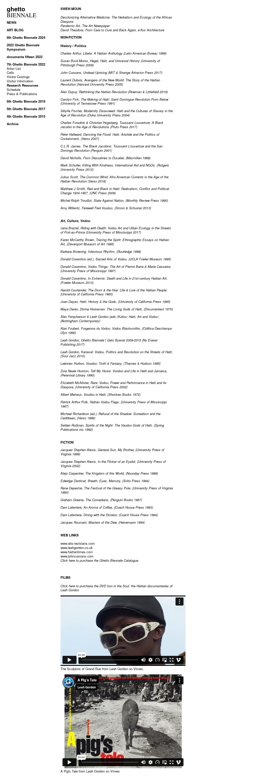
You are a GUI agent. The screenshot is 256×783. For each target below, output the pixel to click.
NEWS (11, 22)
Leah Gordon (119, 668)
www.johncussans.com (77, 556)
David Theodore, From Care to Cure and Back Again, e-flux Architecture (112, 30)
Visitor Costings (18, 76)
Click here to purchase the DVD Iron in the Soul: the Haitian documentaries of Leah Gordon (116, 588)
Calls (10, 72)
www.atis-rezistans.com (77, 543)
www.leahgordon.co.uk (76, 547)
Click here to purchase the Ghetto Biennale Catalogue (99, 560)
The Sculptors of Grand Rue (80, 668)
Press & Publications (22, 93)
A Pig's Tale (69, 771)
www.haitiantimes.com (76, 551)
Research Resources (22, 85)
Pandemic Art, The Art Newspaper (85, 25)
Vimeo (138, 668)
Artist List (14, 68)
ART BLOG (15, 30)
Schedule (13, 89)
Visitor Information (20, 81)
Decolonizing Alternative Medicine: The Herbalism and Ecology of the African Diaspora (116, 19)
